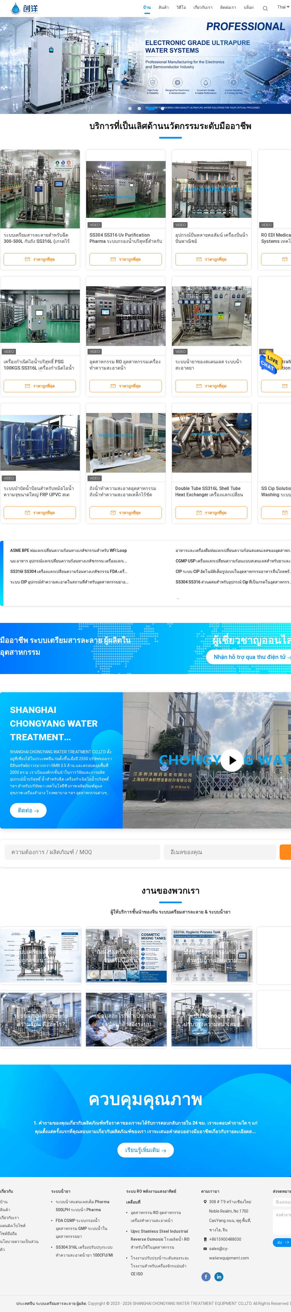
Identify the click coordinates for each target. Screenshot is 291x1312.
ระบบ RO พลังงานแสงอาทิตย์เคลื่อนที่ (151, 1196)
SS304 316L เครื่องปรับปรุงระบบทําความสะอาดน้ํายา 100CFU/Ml (84, 1251)
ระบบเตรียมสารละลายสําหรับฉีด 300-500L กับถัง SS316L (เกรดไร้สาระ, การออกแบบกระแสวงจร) (37, 241)
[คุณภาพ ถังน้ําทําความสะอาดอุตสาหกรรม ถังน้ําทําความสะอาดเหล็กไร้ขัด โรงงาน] (126, 443)
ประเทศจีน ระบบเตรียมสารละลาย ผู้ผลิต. (52, 1303)
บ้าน (4, 1202)
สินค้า (5, 1209)
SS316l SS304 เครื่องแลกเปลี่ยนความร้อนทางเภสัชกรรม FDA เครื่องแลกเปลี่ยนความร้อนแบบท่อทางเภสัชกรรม (69, 559)
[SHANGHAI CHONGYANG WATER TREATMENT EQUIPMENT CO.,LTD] (25, 8)
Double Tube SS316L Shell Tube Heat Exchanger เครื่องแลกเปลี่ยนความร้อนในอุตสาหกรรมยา (209, 495)
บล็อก (248, 7)
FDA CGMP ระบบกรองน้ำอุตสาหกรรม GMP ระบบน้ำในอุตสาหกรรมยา (81, 1228)
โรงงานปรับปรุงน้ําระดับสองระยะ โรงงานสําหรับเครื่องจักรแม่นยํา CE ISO (160, 1266)
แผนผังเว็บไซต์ (13, 1225)
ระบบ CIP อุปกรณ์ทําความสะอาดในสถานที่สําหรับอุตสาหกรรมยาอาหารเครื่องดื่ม (69, 569)
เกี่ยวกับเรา (9, 1217)
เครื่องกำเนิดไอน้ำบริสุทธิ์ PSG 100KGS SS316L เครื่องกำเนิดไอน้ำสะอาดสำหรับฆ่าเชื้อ (39, 368)
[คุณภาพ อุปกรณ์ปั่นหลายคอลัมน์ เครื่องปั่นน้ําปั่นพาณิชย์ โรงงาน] (211, 189)
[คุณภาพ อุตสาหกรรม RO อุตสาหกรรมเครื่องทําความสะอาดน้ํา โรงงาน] (126, 316)
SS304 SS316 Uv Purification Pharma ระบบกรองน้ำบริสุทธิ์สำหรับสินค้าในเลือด (126, 241)
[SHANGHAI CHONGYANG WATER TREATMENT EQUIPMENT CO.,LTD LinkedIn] (219, 1277)
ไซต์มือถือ (8, 1233)
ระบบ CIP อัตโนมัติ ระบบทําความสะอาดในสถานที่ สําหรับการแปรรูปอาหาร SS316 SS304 (69, 589)
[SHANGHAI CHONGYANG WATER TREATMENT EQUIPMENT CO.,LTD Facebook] (206, 1277)
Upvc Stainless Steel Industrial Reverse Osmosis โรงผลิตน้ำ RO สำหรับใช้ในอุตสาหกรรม (160, 1239)
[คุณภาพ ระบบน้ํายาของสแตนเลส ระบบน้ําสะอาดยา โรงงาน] (211, 316)
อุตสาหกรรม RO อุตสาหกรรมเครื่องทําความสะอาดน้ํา (156, 1216)
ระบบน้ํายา (60, 1191)
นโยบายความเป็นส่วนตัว (19, 1245)
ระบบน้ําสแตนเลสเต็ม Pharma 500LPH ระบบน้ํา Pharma (82, 1206)
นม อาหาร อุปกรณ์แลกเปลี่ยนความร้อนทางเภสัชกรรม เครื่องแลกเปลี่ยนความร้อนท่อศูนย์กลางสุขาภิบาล (69, 548)
